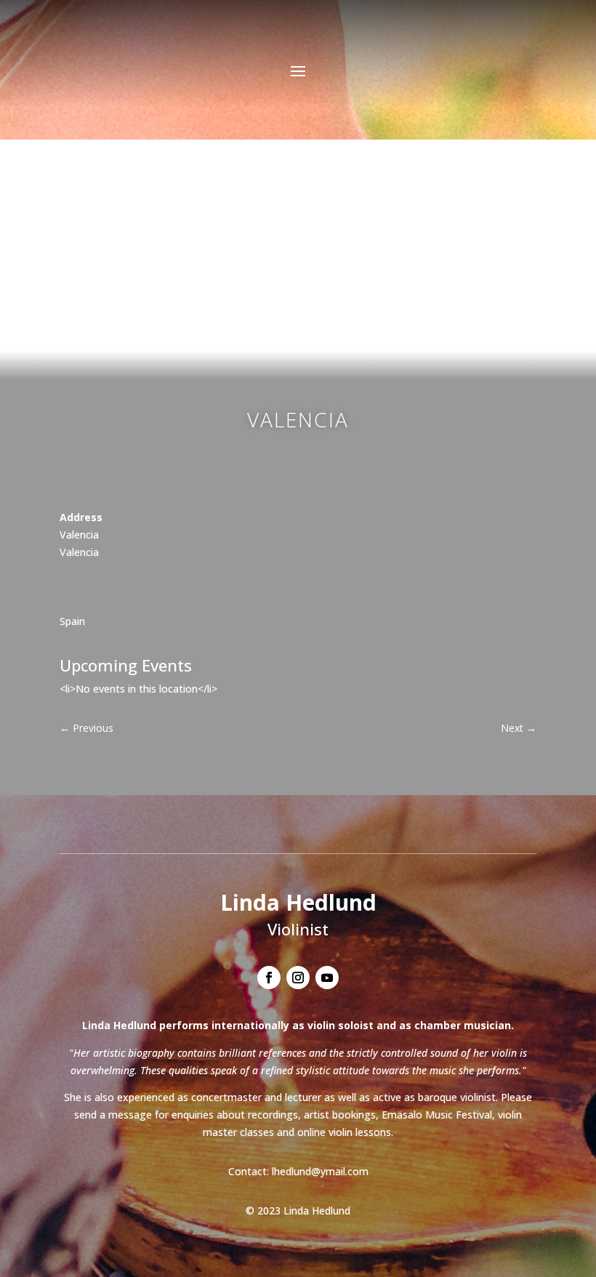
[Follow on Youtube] (327, 977)
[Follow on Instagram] (298, 977)
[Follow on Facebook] (269, 977)
